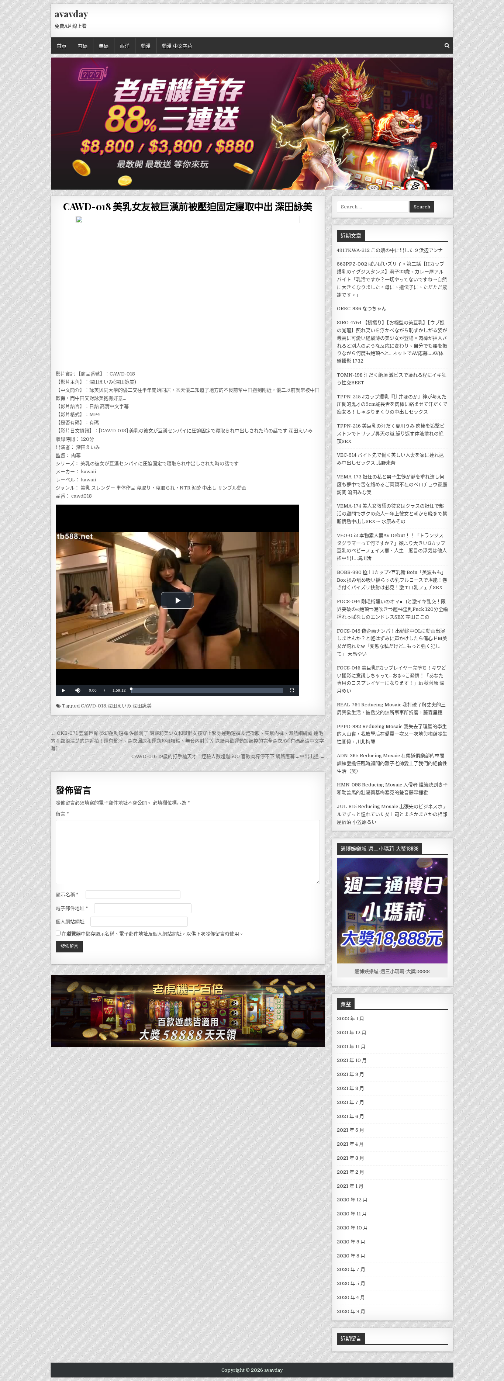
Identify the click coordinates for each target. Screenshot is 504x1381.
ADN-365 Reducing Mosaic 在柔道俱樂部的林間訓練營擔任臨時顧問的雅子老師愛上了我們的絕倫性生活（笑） (392, 763)
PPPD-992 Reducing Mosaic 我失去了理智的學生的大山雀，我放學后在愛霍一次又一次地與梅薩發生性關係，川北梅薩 (392, 734)
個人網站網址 (70, 921)
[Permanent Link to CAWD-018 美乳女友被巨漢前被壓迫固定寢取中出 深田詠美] (188, 291)
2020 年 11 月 (352, 1213)
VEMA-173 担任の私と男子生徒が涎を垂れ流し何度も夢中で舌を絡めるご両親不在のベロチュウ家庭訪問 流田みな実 (392, 484)
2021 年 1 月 (350, 1186)
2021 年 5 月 (350, 1130)
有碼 (82, 45)
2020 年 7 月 (351, 1269)
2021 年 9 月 (350, 1074)
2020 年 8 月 (351, 1256)
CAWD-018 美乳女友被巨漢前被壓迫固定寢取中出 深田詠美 (188, 206)
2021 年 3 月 (350, 1158)
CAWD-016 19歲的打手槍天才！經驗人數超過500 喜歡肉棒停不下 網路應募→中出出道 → (228, 756)
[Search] (447, 45)
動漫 (146, 45)
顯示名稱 (67, 894)
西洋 (125, 45)
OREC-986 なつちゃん (361, 308)
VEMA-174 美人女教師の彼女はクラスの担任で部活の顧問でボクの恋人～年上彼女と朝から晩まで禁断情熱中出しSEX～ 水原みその (392, 513)
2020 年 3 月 (351, 1311)
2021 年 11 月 (351, 1046)
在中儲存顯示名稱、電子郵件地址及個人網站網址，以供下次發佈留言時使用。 (153, 934)
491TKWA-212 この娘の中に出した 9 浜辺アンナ (390, 250)
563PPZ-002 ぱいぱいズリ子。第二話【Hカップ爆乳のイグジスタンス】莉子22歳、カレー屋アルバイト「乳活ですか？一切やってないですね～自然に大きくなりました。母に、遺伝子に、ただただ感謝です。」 (392, 279)
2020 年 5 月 (351, 1283)
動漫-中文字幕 (177, 45)
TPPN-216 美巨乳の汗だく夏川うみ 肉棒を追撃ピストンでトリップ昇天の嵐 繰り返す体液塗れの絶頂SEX (391, 433)
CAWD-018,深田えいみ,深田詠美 (116, 706)
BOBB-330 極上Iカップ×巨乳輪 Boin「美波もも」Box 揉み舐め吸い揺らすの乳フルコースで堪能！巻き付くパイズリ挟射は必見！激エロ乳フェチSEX (392, 580)
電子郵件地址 (72, 908)
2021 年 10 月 (352, 1060)
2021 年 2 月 (350, 1172)
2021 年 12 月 (351, 1032)
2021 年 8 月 (350, 1088)
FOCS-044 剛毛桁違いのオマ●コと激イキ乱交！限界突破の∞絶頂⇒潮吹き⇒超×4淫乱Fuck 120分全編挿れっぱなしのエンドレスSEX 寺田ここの (392, 609)
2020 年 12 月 (352, 1199)
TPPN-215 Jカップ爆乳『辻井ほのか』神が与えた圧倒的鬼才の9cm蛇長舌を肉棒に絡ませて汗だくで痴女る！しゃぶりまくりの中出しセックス (392, 404)
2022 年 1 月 (350, 1018)
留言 (62, 814)
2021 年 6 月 (350, 1116)
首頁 (61, 45)
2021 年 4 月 (350, 1144)
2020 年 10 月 (352, 1228)
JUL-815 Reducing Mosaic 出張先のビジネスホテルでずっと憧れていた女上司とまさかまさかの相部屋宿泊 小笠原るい (392, 814)
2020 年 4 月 (351, 1297)
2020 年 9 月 (351, 1242)
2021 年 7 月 (350, 1102)
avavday (71, 14)
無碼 (103, 45)
